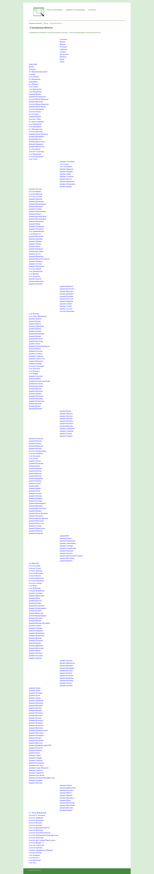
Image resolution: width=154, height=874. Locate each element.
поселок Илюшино (36, 573)
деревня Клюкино (66, 675)
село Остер (33, 159)
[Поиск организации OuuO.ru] (38, 17)
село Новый (33, 374)
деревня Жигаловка (36, 648)
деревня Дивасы (35, 324)
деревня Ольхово (35, 526)
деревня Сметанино (67, 161)
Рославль (63, 47)
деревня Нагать (65, 411)
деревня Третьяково (36, 229)
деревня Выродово (36, 478)
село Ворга (33, 586)
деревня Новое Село (36, 523)
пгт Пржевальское (36, 129)
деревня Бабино (35, 379)
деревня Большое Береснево (39, 381)
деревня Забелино (35, 653)
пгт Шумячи (33, 84)
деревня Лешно (35, 688)
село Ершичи (34, 274)
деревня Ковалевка (36, 398)
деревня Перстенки (36, 733)
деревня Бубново (35, 471)
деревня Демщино (67, 294)
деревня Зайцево (35, 393)
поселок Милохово (36, 830)
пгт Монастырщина (36, 122)
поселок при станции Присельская (42, 840)
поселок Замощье (35, 825)
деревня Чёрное (66, 793)
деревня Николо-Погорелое (39, 259)
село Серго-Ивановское (38, 316)
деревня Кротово (35, 403)
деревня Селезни (35, 264)
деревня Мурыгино (36, 256)
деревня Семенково (67, 428)
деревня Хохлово (35, 189)
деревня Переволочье (37, 528)
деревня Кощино (35, 117)
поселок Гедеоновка (36, 366)
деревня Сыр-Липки (36, 775)
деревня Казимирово (37, 334)
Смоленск (63, 39)
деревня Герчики (35, 481)
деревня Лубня (65, 174)
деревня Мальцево (36, 206)
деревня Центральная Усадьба (71, 556)
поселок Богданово (36, 156)
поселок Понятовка (36, 838)
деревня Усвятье (66, 785)
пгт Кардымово (34, 79)
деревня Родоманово (67, 541)
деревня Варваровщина (37, 616)
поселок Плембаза (36, 453)
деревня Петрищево (36, 735)
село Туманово (34, 276)
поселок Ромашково (36, 581)
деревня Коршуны (66, 678)
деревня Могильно (36, 713)
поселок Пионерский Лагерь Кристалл (43, 835)
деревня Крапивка (36, 506)
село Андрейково (35, 92)
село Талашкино (66, 166)
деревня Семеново (36, 760)
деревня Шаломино (67, 558)
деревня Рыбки (34, 224)
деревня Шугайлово (67, 805)
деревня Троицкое (66, 551)
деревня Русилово (35, 351)
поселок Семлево (35, 196)
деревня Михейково (36, 136)
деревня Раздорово (36, 533)
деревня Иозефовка (67, 668)
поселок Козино (35, 576)
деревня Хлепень (66, 553)
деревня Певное (35, 349)
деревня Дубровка (36, 239)
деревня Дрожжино (36, 201)
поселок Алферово (36, 818)
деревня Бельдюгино (37, 606)
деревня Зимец (34, 246)
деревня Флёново (35, 441)
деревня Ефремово (36, 645)
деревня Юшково (35, 364)
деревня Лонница (35, 693)
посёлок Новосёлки (36, 578)
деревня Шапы (65, 800)
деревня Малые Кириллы (38, 134)
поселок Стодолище (36, 151)
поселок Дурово (35, 269)
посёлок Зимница (35, 571)
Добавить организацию (75, 10)
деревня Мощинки (36, 723)
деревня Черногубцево (37, 211)
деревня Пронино (66, 426)
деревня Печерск (35, 738)
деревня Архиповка (36, 281)
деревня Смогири (66, 546)
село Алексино (34, 369)
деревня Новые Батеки (37, 107)
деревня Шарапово (36, 446)
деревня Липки (34, 690)
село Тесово (33, 458)
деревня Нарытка (66, 413)
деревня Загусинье (36, 655)
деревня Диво (34, 486)
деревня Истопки (66, 670)
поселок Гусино (35, 568)
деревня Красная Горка (37, 508)
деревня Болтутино (67, 289)
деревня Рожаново (36, 748)
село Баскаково (34, 456)
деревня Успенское (36, 438)
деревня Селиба (66, 306)
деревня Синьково (66, 431)
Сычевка (32, 74)
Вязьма (62, 42)
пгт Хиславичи (34, 149)
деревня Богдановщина (37, 608)
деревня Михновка (36, 102)
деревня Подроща (66, 301)
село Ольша (64, 164)
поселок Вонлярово (36, 820)
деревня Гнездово (35, 628)
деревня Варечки (35, 473)
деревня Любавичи (36, 700)
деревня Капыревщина (37, 204)
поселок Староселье (36, 845)
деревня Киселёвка (36, 251)
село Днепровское (36, 271)
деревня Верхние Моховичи (39, 623)
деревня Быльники (36, 386)
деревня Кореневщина (37, 503)
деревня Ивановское (67, 663)
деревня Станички (67, 176)
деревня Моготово (36, 715)
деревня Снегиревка (36, 763)
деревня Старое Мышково (39, 768)
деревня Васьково (35, 618)
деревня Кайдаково (36, 144)
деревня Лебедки (66, 171)
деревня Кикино (35, 336)
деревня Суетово (66, 309)
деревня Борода (35, 321)
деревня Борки (34, 466)
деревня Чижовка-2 (67, 798)
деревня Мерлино (35, 408)
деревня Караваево (36, 249)
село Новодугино (35, 124)
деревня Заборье (35, 244)
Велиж (31, 67)
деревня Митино (35, 708)
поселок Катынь (35, 112)
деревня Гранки (35, 483)
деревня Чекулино (67, 790)
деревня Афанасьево (36, 596)
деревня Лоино (34, 344)
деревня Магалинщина (37, 219)
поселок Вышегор (35, 194)
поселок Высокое (35, 823)
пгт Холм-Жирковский (37, 813)
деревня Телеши (66, 433)
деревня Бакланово (36, 463)
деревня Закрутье (35, 658)
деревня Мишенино (36, 221)
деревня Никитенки (36, 521)
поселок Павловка (36, 132)
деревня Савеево (66, 304)
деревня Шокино (66, 561)
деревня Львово (35, 698)
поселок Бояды (34, 566)
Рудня (62, 59)
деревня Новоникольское (38, 730)
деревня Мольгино (36, 720)
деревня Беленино (36, 284)
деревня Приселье (36, 743)
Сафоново (63, 49)
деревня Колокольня (36, 401)
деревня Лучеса (35, 254)
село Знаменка (34, 855)
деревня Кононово (36, 339)
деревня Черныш (66, 795)
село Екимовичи (35, 127)
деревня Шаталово (36, 361)
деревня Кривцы (35, 511)
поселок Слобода (35, 583)
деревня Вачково (35, 621)
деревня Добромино (36, 326)
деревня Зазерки (35, 331)
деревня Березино (66, 286)
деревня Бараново (35, 199)
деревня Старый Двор (68, 548)
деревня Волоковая (36, 236)
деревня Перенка (66, 416)
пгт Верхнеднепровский (38, 72)
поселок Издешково (36, 109)
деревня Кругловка (36, 341)
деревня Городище (36, 631)
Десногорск (64, 54)
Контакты (92, 10)
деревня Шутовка (66, 808)
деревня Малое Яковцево (38, 513)
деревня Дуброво (35, 241)
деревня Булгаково (36, 384)
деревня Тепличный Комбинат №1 (42, 778)
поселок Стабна (35, 119)
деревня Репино (66, 538)
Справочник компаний (35, 23)
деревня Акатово (35, 279)
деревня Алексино (36, 376)
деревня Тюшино (66, 436)
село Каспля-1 (34, 858)
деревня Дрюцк (35, 488)
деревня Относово (66, 299)
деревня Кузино (35, 406)
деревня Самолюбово (68, 543)
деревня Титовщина (36, 226)
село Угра (32, 863)
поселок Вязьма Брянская (38, 99)
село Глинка (33, 87)
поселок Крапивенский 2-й (39, 828)
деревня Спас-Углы (36, 765)
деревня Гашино (35, 626)
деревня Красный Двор (37, 216)
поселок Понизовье (67, 311)
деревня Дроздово (36, 391)
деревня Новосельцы (37, 141)
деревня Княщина (35, 498)
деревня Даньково (66, 169)
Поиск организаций (54, 10)
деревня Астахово (35, 593)
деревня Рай (64, 536)
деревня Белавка (35, 603)
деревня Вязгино (35, 389)
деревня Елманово (36, 641)
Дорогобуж (33, 64)
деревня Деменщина (36, 633)
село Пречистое (35, 234)
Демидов (32, 69)
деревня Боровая (35, 468)
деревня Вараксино (36, 613)
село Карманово (35, 154)
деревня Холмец (35, 443)
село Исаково (34, 314)
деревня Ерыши (35, 643)
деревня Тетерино (35, 780)
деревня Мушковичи (67, 184)
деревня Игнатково (36, 396)
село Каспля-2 (34, 371)
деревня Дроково (35, 638)
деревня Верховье (66, 291)
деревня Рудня (34, 753)
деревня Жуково (35, 94)
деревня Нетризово (36, 725)
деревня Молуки (35, 718)
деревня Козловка (35, 501)
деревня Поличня (66, 423)
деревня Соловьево (36, 356)
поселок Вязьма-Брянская (38, 104)
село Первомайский (36, 231)
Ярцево (62, 44)
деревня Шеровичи (67, 181)
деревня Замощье (35, 496)
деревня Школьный (67, 803)
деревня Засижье (66, 660)
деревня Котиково (66, 680)
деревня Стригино (36, 770)
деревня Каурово (66, 673)
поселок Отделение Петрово (39, 833)
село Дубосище (35, 588)
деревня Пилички (66, 421)
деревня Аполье (35, 461)
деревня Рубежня (35, 750)
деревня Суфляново (36, 773)
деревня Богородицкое (37, 97)
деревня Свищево (35, 758)
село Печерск (34, 77)
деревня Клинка (35, 214)
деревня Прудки (66, 186)
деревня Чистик (66, 179)
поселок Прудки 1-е (36, 843)
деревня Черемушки (36, 266)
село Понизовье (35, 860)
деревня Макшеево (36, 703)
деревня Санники (35, 354)
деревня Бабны (34, 598)
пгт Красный (34, 563)
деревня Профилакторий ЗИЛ (40, 745)
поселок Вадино (35, 191)
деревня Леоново (66, 685)
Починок (63, 57)
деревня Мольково (36, 516)
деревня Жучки (34, 650)
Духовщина (33, 82)
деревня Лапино (66, 683)
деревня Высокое (35, 139)
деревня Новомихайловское (39, 346)
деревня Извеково (66, 665)
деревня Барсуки (35, 601)
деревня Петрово (66, 418)
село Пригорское (35, 89)
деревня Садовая (35, 209)
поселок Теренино (36, 848)
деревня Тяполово (35, 783)
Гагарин (63, 52)
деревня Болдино (35, 611)
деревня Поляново (36, 531)
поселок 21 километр (37, 815)
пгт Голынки (33, 114)
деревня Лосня (34, 695)
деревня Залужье (35, 493)
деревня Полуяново (36, 740)
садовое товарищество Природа (41, 850)
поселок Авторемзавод (37, 451)
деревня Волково (35, 476)
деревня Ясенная (35, 448)
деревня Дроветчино (36, 636)
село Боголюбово (35, 853)
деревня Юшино (66, 810)
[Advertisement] (44, 47)
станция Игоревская (36, 591)
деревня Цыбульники (68, 788)
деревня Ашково (35, 319)
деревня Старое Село (37, 359)
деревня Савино (35, 755)
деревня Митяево (35, 710)
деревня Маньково (36, 705)
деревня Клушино (66, 296)
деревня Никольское (36, 146)
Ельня (62, 62)
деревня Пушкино (36, 261)
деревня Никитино (36, 728)
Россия (46, 23)
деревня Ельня (34, 491)
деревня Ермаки (35, 329)
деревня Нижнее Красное (38, 518)
